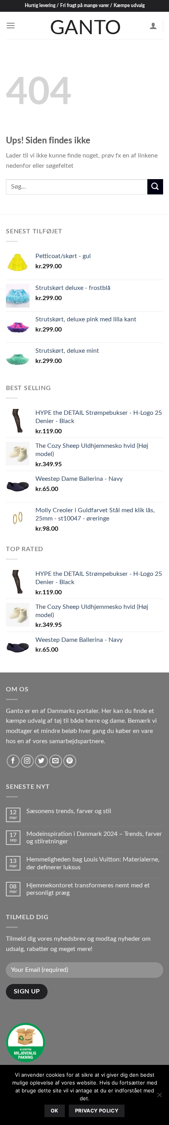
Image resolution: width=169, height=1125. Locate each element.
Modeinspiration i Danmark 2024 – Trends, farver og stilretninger (94, 838)
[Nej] (159, 1097)
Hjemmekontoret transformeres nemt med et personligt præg (88, 889)
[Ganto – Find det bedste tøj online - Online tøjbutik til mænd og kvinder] (84, 25)
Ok (55, 1111)
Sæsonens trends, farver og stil (68, 811)
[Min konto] (153, 25)
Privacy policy (96, 1111)
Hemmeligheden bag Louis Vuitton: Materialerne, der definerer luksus (93, 863)
